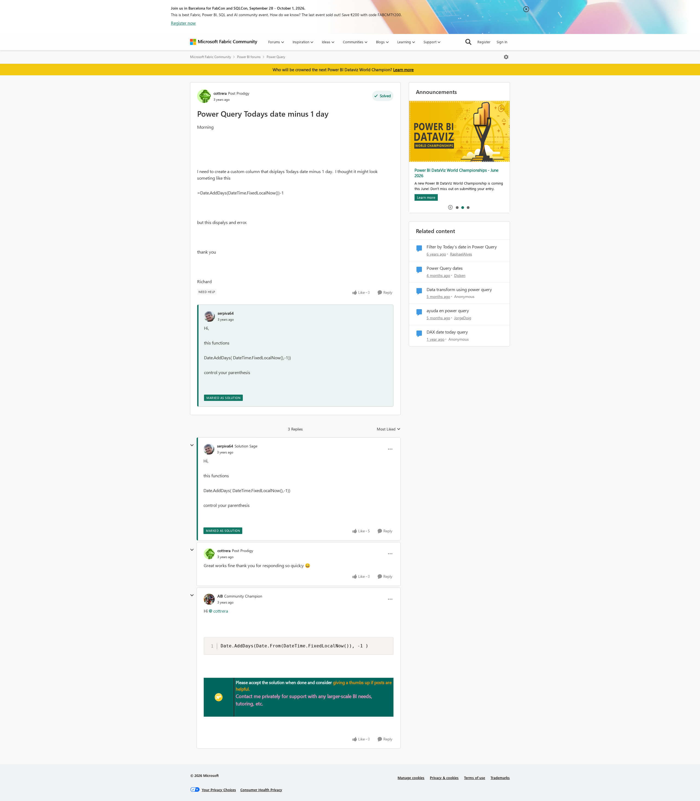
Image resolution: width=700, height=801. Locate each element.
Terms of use (474, 777)
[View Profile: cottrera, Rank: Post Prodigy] (204, 96)
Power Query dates (445, 268)
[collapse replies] (192, 445)
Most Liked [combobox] (389, 429)
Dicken (459, 275)
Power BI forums (249, 57)
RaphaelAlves (461, 254)
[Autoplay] (450, 207)
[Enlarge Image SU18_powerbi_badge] (219, 697)
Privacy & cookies (444, 777)
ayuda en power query (448, 310)
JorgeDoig (462, 317)
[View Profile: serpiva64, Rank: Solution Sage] (208, 449)
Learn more (403, 69)
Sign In (502, 41)
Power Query (276, 57)
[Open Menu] (506, 57)
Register (484, 41)
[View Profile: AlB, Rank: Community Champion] (209, 599)
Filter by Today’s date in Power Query (462, 246)
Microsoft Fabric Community (210, 57)
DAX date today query (447, 332)
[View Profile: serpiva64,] (209, 316)
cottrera (220, 93)
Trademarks (500, 777)
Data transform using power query (459, 289)
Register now (183, 23)
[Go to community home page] (223, 42)
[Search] (468, 42)
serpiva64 (226, 313)
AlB (220, 596)
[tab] (457, 207)
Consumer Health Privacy (261, 789)
